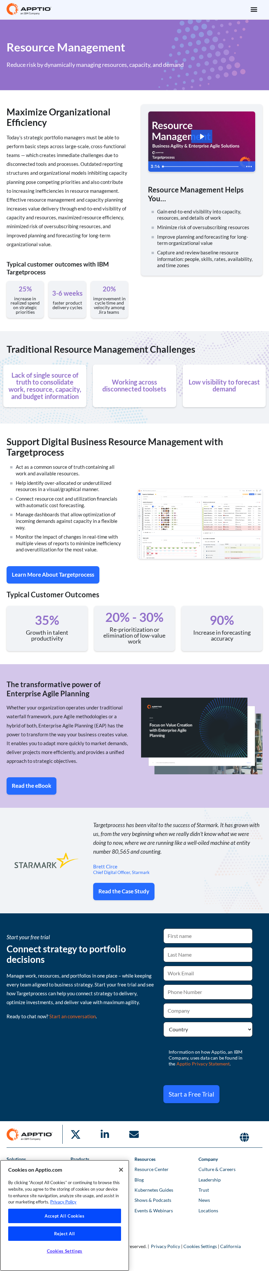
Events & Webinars (153, 1210)
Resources (144, 1159)
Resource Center (151, 1169)
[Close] (121, 1169)
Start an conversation (72, 1016)
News (204, 1200)
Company (208, 1159)
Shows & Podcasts (152, 1200)
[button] (253, 9)
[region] (64, 1215)
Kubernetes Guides (153, 1190)
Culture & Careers (217, 1169)
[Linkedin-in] (104, 1134)
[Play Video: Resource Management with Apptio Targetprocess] (201, 136)
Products (80, 1159)
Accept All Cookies (65, 1216)
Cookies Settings (200, 1246)
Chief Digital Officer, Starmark (121, 872)
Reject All (64, 1233)
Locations (208, 1210)
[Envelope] (133, 1134)
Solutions (16, 1159)
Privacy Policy (165, 1246)
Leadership (209, 1179)
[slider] (201, 166)
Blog (139, 1179)
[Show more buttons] (249, 166)
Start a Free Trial (191, 1094)
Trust (203, 1190)
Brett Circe (105, 866)
